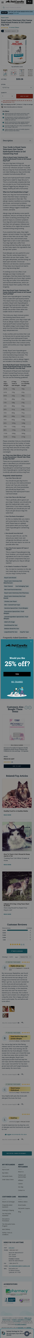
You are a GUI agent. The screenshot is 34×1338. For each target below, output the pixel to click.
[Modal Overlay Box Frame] (17, 669)
